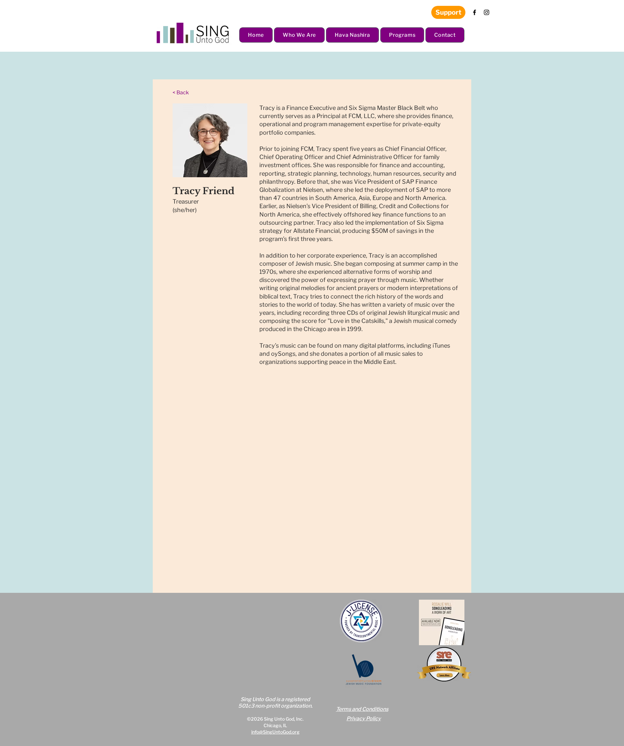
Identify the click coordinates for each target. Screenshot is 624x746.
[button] (299, 35)
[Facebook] (474, 12)
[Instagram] (486, 12)
